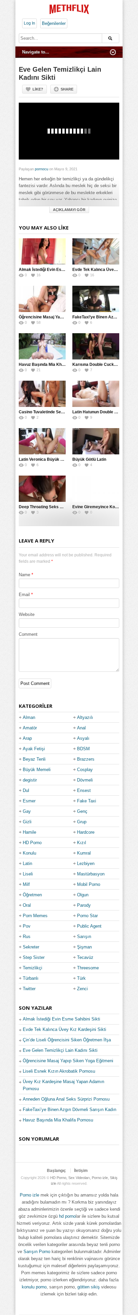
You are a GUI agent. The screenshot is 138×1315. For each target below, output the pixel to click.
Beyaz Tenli (34, 759)
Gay (27, 811)
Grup (81, 821)
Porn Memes (35, 915)
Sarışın (84, 936)
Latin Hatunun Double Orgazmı (101, 412)
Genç (82, 811)
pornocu (41, 169)
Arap (27, 738)
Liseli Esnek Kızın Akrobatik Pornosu (59, 1071)
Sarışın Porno (36, 1251)
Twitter (29, 988)
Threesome (88, 967)
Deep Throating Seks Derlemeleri (50, 507)
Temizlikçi (32, 967)
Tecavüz (85, 957)
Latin (27, 863)
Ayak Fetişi (34, 748)
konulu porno (34, 1286)
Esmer (29, 800)
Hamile (29, 832)
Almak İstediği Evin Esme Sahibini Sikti (56, 269)
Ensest (84, 790)
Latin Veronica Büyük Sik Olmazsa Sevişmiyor (63, 459)
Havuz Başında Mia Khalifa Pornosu (53, 364)
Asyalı (83, 738)
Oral (27, 905)
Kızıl (81, 842)
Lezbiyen (85, 863)
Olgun (82, 894)
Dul (26, 790)
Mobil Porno (88, 884)
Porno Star (87, 915)
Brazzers (85, 759)
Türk (81, 978)
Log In (29, 23)
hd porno (67, 1216)
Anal (81, 727)
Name (24, 574)
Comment (28, 634)
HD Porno (32, 842)
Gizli (27, 821)
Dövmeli (85, 780)
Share (67, 89)
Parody (84, 905)
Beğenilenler (54, 23)
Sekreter (31, 946)
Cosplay (85, 769)
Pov (26, 926)
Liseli (28, 873)
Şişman (84, 946)
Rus (26, 936)
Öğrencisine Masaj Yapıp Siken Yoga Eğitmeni (62, 317)
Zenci (82, 988)
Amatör (30, 727)
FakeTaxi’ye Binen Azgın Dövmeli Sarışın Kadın (69, 1109)
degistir (30, 780)
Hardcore (85, 832)
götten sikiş (88, 1286)
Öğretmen (32, 894)
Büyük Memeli (37, 769)
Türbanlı (31, 978)
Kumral (84, 853)
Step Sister (34, 957)
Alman (29, 717)
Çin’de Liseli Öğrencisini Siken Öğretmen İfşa (67, 1039)
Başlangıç (56, 1170)
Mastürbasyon (91, 873)
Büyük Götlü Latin (89, 459)
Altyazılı (85, 717)
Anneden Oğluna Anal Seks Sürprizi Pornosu (66, 1099)
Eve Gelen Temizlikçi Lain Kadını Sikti (60, 1050)
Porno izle (29, 1195)
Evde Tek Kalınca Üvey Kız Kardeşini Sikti (64, 1029)
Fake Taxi (86, 800)
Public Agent (89, 926)
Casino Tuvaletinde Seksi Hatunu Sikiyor (57, 412)
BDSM (83, 748)
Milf (26, 884)
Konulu (29, 853)
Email (24, 594)
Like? (37, 89)
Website (26, 614)
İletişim (81, 1170)
